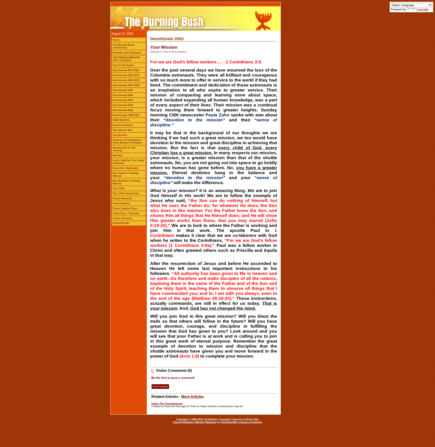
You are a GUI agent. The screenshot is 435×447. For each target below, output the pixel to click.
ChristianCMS (229, 422)
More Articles (192, 397)
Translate (422, 9)
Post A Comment (160, 386)
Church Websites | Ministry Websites (194, 422)
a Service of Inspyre (250, 422)
